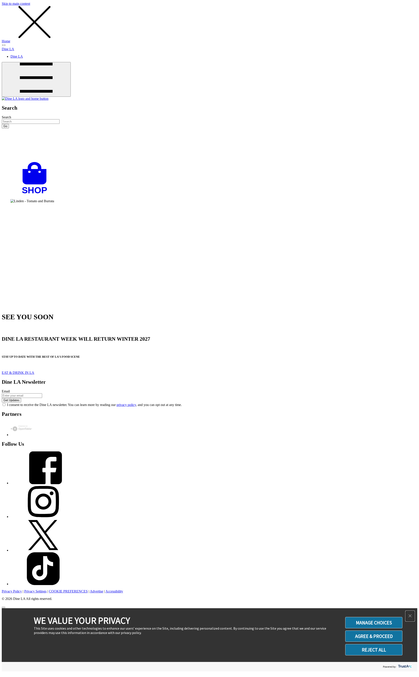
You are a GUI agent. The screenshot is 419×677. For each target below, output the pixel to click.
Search (6, 117)
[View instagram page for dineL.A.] (43, 516)
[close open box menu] (34, 37)
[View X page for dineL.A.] (43, 550)
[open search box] (209, 145)
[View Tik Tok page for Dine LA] (43, 584)
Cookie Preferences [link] (68, 591)
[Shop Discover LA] (36, 193)
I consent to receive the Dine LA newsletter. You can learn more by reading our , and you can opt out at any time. (94, 405)
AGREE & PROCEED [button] (374, 636)
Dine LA (8, 49)
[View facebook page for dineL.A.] (43, 483)
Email (6, 391)
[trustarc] (404, 666)
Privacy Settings (35, 591)
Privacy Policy (12, 591)
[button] (410, 616)
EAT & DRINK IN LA (18, 373)
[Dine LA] (25, 98)
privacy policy (126, 405)
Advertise (96, 591)
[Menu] (36, 79)
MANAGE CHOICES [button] (374, 623)
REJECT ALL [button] (374, 650)
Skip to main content (16, 3)
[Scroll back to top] (3, 607)
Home (6, 41)
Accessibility (114, 591)
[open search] (209, 145)
